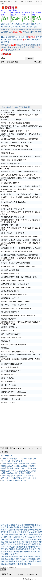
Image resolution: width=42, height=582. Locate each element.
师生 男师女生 (8, 330)
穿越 (9, 47)
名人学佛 (21, 27)
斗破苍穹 (35, 544)
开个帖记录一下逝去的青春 (13, 209)
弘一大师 (14, 27)
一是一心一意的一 (10, 385)
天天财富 (35, 1)
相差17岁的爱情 (9, 319)
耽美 (20, 532)
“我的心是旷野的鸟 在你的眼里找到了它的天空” (22, 157)
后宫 (6, 542)
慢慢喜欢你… (8, 153)
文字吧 (33, 542)
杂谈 (11, 32)
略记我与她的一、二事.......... (14, 392)
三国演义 (16, 539)
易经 (36, 40)
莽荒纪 (3, 552)
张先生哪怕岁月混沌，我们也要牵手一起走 (20, 277)
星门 (25, 564)
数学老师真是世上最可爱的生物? (16, 131)
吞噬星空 (20, 544)
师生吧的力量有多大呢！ (13, 338)
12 (37, 448)
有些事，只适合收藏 (11, 270)
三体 (2, 554)
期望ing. (6, 348)
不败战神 (19, 564)
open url (3, 569)
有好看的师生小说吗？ (12, 225)
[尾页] (6, 452)
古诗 (39, 539)
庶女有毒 (21, 547)
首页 (2, 62)
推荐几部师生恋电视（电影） (14, 217)
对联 (23, 542)
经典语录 (31, 47)
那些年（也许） (9, 403)
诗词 (3, 32)
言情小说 (33, 537)
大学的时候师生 (9, 381)
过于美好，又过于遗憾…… (13, 120)
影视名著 (17, 29)
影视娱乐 (34, 45)
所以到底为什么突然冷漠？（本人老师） (19, 352)
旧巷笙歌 (4, 535)
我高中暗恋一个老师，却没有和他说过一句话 (20, 194)
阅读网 (3, 1)
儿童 (27, 29)
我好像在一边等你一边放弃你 (14, 396)
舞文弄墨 (9, 37)
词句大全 (25, 32)
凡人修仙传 (11, 544)
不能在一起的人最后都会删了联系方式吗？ (18, 476)
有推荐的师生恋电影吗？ (13, 364)
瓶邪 (37, 37)
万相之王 (21, 535)
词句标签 (33, 32)
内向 (32, 40)
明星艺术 (19, 45)
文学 (16, 532)
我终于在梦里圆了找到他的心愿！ (16, 146)
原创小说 (31, 530)
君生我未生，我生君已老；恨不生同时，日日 (18, 478)
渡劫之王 (4, 564)
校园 (13, 47)
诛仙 (16, 547)
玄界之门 (36, 549)
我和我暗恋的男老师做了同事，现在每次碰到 (18, 468)
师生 (28, 40)
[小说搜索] (5, 55)
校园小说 (18, 537)
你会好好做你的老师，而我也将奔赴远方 (19, 316)
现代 (11, 29)
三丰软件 (28, 1)
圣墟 (29, 564)
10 (32, 448)
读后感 (27, 542)
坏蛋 (19, 542)
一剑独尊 (30, 561)
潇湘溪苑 (38, 532)
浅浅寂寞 (36, 535)
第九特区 (12, 564)
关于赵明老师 (8, 378)
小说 (21, 1)
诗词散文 (17, 527)
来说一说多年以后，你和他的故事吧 (17, 309)
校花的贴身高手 (26, 552)
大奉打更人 (12, 561)
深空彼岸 (29, 535)
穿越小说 (11, 537)
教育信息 (4, 45)
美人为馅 (36, 552)
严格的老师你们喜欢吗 (12, 388)
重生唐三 (4, 559)
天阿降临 (36, 556)
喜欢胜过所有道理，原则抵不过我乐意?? (19, 266)
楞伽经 (33, 24)
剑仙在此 (38, 561)
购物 (8, 1)
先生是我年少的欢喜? (11, 164)
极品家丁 (24, 549)
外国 (23, 29)
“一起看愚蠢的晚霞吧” (12, 367)
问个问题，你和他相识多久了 (14, 160)
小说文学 (4, 530)
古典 (7, 29)
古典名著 (4, 525)
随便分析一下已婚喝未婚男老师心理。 (18, 287)
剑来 (16, 535)
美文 (9, 42)
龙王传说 (10, 547)
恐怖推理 (16, 37)
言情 (21, 47)
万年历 (16, 1)
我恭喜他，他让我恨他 (12, 399)
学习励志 (10, 527)
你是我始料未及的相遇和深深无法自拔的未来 (20, 139)
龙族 (30, 549)
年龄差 (6, 206)
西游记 (6, 50)
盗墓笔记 (27, 544)
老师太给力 (7, 341)
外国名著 (19, 525)
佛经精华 (17, 24)
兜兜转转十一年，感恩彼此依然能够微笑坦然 (20, 171)
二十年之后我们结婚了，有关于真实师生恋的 (18, 459)
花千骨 (11, 535)
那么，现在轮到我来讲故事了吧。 (14, 481)
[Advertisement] (21, 84)
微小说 (19, 40)
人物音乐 (27, 45)
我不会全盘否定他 (10, 374)
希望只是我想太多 (10, 327)
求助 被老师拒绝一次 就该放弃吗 (16, 284)
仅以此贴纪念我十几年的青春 (14, 202)
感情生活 (24, 37)
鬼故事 (14, 40)
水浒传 (17, 50)
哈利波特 (29, 547)
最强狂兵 (12, 559)
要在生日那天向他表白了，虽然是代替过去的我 (21, 186)
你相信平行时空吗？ (11, 183)
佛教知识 (29, 27)
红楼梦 (11, 50)
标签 (35, 27)
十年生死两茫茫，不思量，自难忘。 (17, 302)
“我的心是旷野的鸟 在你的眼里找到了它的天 (18, 471)
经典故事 (25, 527)
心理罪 (17, 552)
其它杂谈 (32, 527)
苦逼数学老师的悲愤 (11, 291)
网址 (12, 1)
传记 (35, 29)
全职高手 (10, 552)
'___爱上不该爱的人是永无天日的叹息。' (19, 175)
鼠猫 (5, 42)
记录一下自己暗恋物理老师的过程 (16, 123)
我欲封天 (8, 554)
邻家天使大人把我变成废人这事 (28, 559)
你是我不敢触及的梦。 (12, 273)
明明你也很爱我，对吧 (12, 334)
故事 (7, 24)
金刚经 (28, 24)
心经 (23, 24)
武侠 (31, 29)
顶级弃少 (4, 561)
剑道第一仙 (22, 561)
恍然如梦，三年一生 (11, 298)
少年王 (15, 554)
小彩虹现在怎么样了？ (12, 371)
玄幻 (25, 47)
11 (34, 448)
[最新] (11, 448)
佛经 (11, 24)
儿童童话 (27, 525)
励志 (39, 29)
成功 (32, 532)
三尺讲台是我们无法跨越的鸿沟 (15, 294)
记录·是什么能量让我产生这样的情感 (17, 149)
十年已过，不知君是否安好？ (14, 305)
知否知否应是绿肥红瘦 (12, 549)
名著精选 (12, 525)
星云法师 (6, 27)
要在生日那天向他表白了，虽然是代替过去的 (18, 466)
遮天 (5, 544)
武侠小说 (34, 525)
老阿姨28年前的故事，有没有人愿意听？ (19, 142)
